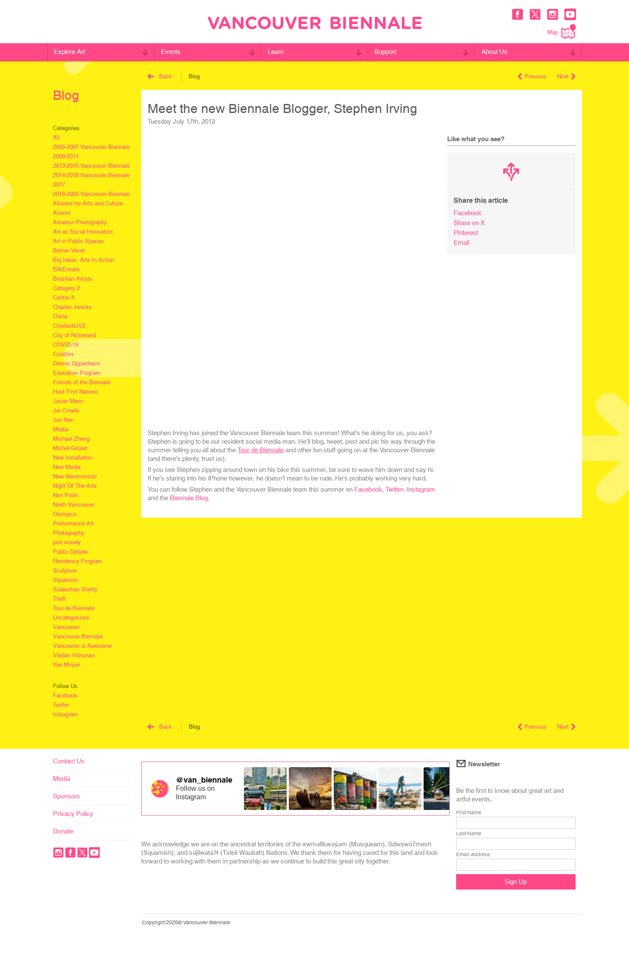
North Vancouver (73, 504)
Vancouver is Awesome (82, 646)
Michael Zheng (71, 439)
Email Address (473, 854)
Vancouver (66, 627)
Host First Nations (75, 392)
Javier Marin (68, 401)
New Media (66, 467)
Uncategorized (71, 617)
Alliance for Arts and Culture (88, 203)
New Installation (72, 457)
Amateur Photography (80, 222)
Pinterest (466, 232)
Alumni (61, 213)
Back (165, 76)
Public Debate (70, 552)
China (60, 316)
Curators (63, 354)
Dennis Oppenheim (76, 363)
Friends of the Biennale (81, 382)
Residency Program (77, 561)
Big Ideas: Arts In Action (83, 260)
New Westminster (75, 476)
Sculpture (65, 570)
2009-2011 (66, 156)
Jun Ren (63, 420)
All (56, 137)
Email (461, 242)
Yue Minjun (66, 664)
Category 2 (66, 288)
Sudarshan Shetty (75, 589)
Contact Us (69, 761)
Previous (535, 76)
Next (563, 76)
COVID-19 (65, 344)
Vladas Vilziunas (74, 655)
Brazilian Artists (72, 279)
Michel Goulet (70, 448)
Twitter (61, 705)
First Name (468, 813)
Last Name (468, 833)
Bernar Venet (69, 250)
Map (552, 32)
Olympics (65, 514)
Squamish (65, 580)
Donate (63, 831)
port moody (67, 542)
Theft (59, 599)
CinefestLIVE (69, 326)
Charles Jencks (72, 307)
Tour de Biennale (73, 608)
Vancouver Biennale (78, 636)
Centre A (64, 297)
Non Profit (65, 495)
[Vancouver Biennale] (315, 24)
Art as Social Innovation (83, 231)
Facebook (65, 695)
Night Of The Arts (75, 486)
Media (60, 429)
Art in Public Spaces (78, 241)
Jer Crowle (66, 410)
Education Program (77, 373)
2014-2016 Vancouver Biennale (91, 175)
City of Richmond (74, 335)
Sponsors (66, 796)
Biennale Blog (189, 497)
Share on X (469, 222)
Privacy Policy (73, 813)
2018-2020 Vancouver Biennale (91, 194)
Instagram (65, 714)
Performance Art (73, 523)
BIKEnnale (66, 269)
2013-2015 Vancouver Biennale (91, 166)
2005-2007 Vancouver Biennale (91, 147)
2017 (59, 184)
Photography (68, 533)
